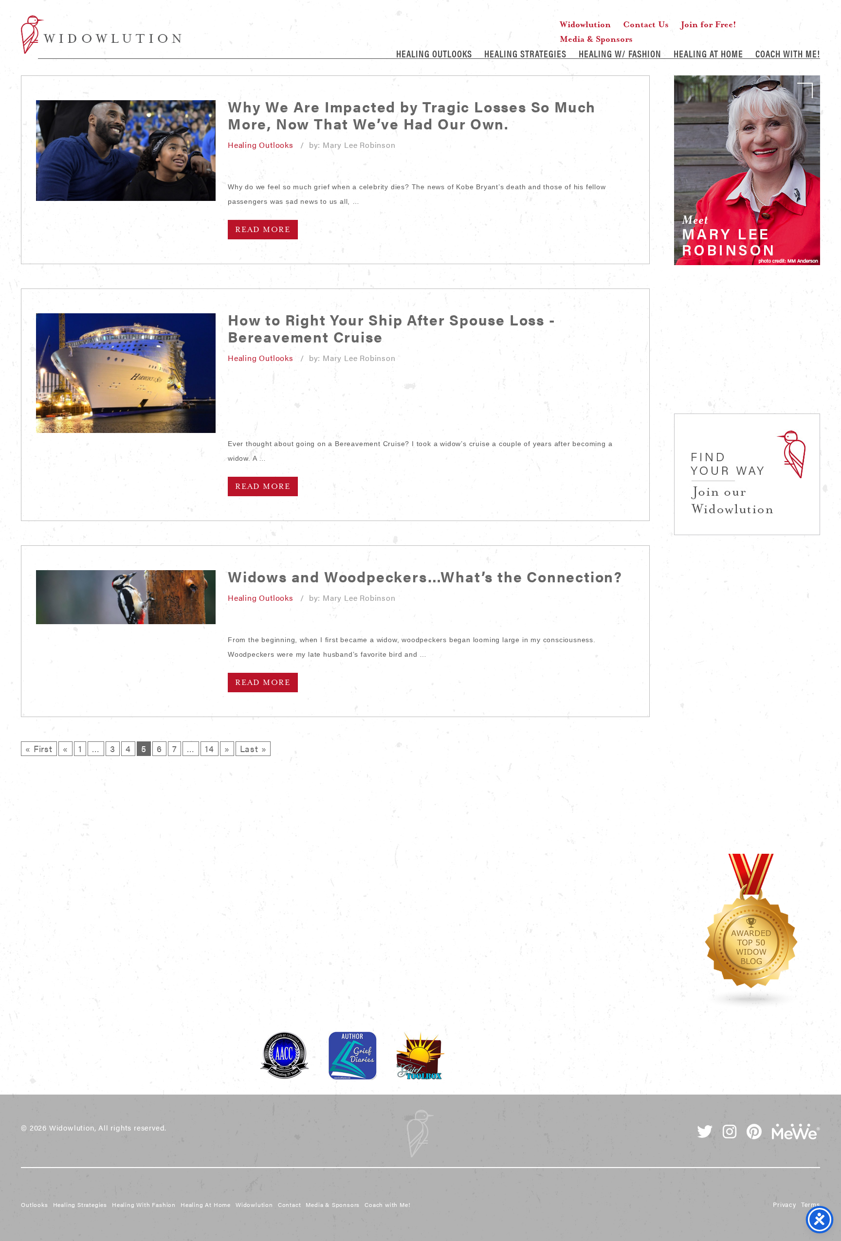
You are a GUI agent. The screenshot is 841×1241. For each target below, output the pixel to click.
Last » (253, 748)
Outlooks (34, 1204)
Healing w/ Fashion (620, 53)
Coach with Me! (787, 53)
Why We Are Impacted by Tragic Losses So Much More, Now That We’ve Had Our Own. (412, 115)
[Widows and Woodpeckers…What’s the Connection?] (126, 597)
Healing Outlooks (434, 53)
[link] (747, 170)
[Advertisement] (747, 350)
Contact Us (646, 24)
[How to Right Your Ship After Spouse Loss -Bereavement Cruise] (126, 373)
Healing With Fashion (144, 1204)
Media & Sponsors (596, 39)
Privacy (784, 1204)
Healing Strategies (525, 53)
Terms (810, 1204)
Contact (289, 1204)
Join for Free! (708, 24)
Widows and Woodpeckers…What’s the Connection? (425, 576)
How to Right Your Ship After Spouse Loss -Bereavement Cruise (392, 328)
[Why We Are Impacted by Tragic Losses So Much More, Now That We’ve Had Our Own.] (126, 150)
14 (209, 748)
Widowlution (101, 34)
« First (39, 748)
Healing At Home (708, 53)
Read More (263, 229)
